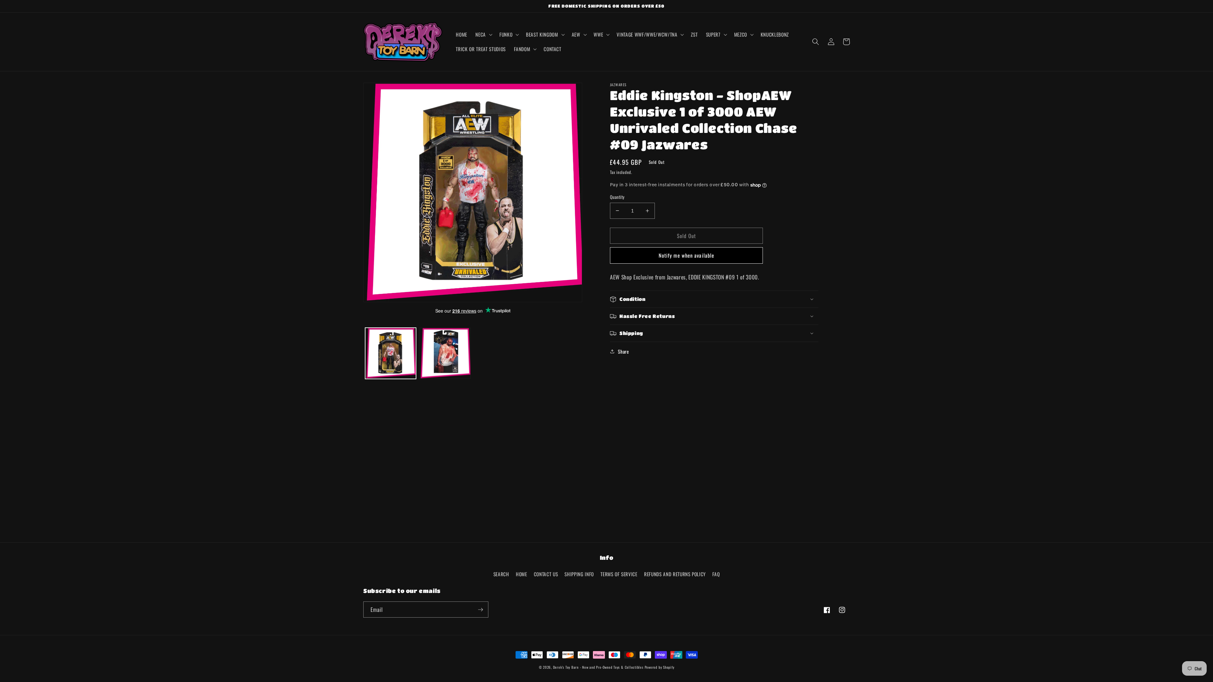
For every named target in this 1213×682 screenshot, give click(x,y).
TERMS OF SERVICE (618, 574)
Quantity (617, 197)
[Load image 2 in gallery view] (445, 353)
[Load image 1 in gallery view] (390, 353)
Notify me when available (686, 255)
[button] (483, 34)
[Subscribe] (480, 609)
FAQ (716, 574)
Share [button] (623, 351)
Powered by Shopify (659, 667)
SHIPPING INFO (579, 574)
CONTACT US (546, 574)
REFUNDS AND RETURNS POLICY (675, 574)
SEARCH (501, 574)
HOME (521, 574)
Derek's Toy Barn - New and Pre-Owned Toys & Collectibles (598, 667)
